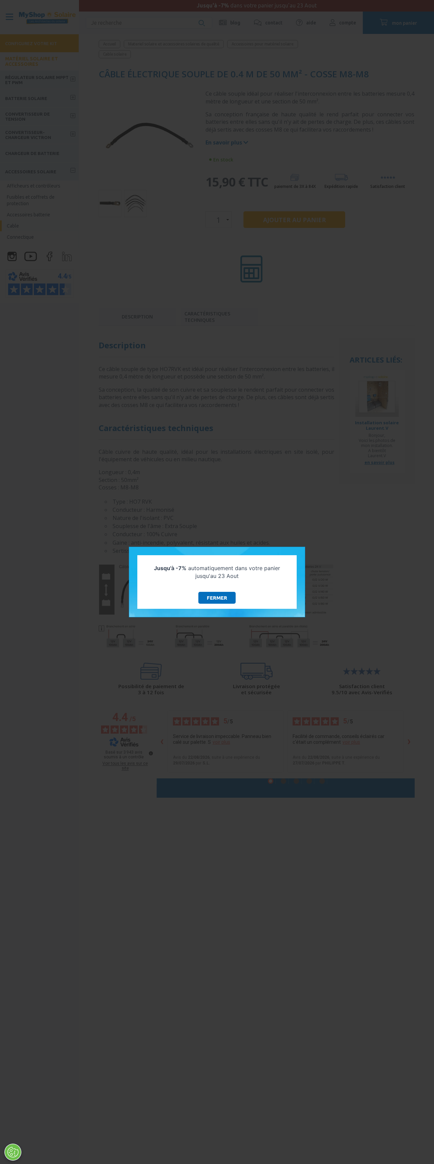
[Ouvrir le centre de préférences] (12, 1152)
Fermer (217, 598)
